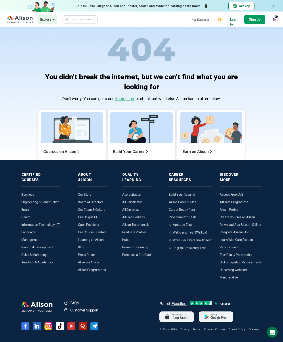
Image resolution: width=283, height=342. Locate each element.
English (26, 209)
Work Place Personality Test (192, 240)
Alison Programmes (92, 270)
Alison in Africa (88, 262)
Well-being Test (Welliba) (190, 232)
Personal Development (37, 247)
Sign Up (255, 19)
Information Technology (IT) (40, 224)
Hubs (125, 240)
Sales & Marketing (34, 255)
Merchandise (229, 277)
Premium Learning (135, 247)
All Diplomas (131, 209)
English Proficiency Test (189, 248)
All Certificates (132, 202)
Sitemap (254, 329)
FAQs (74, 303)
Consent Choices (214, 329)
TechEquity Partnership (236, 255)
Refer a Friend (229, 247)
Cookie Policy (237, 329)
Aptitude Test (182, 224)
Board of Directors (90, 202)
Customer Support (84, 310)
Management (30, 240)
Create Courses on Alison (237, 217)
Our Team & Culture (91, 209)
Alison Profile (229, 209)
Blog (81, 247)
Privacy (184, 329)
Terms (197, 329)
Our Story (84, 194)
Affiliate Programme (234, 202)
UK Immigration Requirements (241, 262)
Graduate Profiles (134, 232)
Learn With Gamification (236, 240)
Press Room (86, 255)
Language (28, 232)
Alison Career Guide (182, 202)
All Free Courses (133, 217)
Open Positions (88, 224)
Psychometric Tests (183, 217)
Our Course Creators (92, 232)
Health (26, 217)
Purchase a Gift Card (136, 255)
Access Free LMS (232, 194)
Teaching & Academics (37, 262)
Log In (233, 20)
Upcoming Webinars (234, 270)
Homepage (124, 98)
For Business (201, 19)
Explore (45, 19)
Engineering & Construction (40, 202)
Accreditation (131, 194)
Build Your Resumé (182, 194)
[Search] (67, 19)
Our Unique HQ (88, 217)
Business (27, 194)
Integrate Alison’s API (234, 232)
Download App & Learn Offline (240, 224)
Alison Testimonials (135, 224)
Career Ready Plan (182, 209)
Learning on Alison (91, 240)
